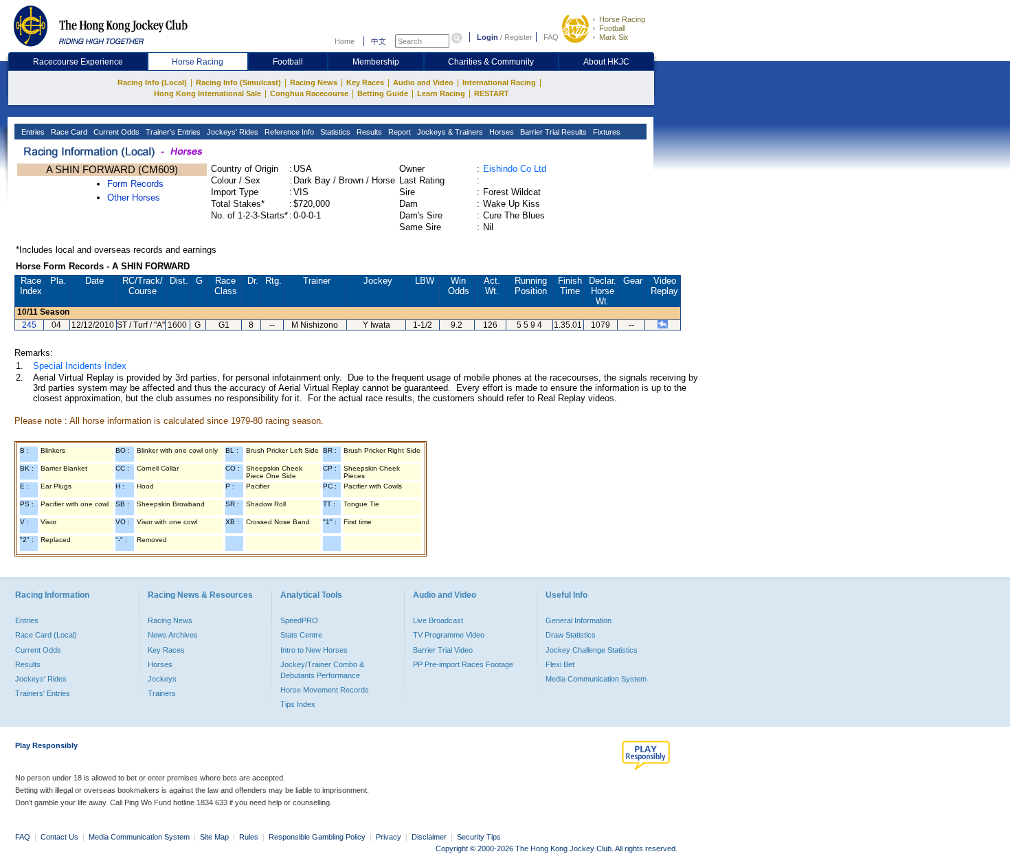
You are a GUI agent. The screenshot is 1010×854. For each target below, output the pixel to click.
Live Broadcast (438, 620)
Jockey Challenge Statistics (592, 650)
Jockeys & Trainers (449, 132)
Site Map (214, 837)
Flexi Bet (560, 664)
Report (398, 132)
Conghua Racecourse (309, 93)
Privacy (388, 837)
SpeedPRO (299, 620)
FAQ (551, 37)
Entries (32, 132)
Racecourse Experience (78, 62)
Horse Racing (622, 19)
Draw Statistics (571, 635)
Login (487, 37)
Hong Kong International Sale (207, 93)
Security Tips (479, 837)
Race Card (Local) (46, 635)
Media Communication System (596, 679)
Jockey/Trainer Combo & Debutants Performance (322, 669)
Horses (500, 132)
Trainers (162, 693)
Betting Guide (382, 93)
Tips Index (297, 704)
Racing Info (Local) (152, 82)
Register (518, 37)
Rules (249, 837)
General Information (578, 620)
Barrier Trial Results (552, 132)
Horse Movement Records (324, 690)
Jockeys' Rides (231, 132)
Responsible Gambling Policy (317, 837)
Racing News (313, 82)
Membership (375, 62)
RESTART (491, 93)
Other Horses (133, 197)
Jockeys (162, 679)
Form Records (135, 184)
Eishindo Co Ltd (514, 169)
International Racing (499, 82)
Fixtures (605, 132)
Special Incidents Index (79, 366)
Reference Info (288, 132)
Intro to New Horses (314, 650)
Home (345, 41)
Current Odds (115, 132)
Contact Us (59, 837)
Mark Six (614, 37)
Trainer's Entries (172, 132)
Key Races (365, 82)
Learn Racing (441, 93)
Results (368, 132)
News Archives (173, 635)
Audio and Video (423, 82)
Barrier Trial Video (443, 650)
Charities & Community (491, 62)
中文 (378, 41)
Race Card (68, 132)
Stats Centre (301, 635)
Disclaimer (429, 837)
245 (29, 325)
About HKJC (606, 62)
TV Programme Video (448, 635)
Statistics (334, 132)
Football (612, 28)
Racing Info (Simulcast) (238, 82)
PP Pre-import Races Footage (463, 664)
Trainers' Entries (42, 693)
